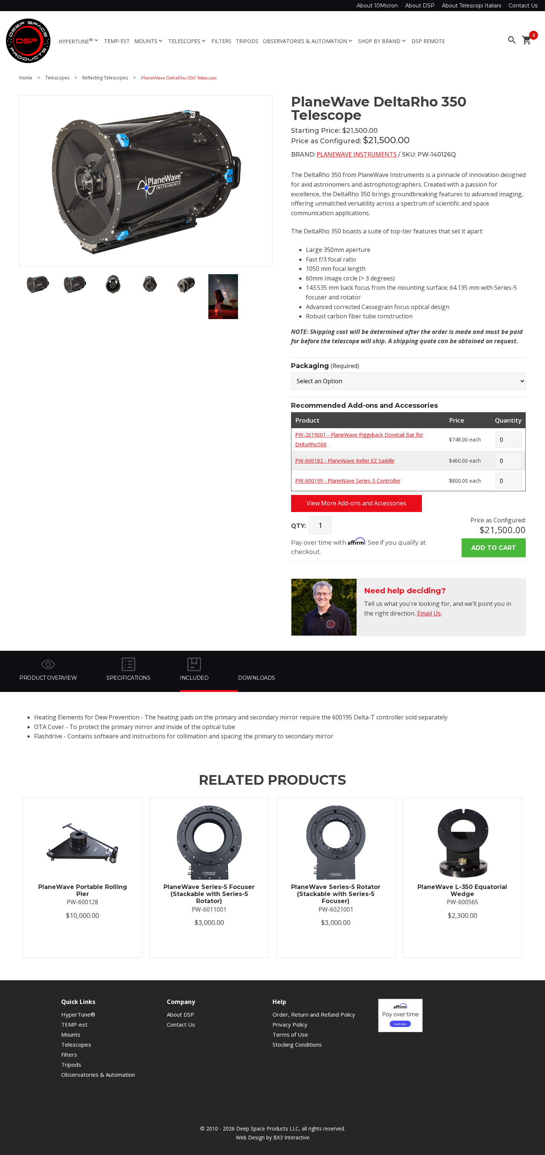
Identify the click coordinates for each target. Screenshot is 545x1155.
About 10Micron (377, 5)
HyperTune (79, 41)
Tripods (247, 41)
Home (25, 78)
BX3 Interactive (291, 1137)
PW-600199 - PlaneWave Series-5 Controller (347, 480)
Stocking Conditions (297, 1044)
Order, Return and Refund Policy (313, 1014)
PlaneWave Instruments (357, 154)
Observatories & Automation (308, 41)
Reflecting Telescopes (105, 78)
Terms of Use (290, 1034)
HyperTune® (78, 1014)
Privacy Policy (289, 1024)
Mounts (149, 41)
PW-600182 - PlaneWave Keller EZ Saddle (344, 460)
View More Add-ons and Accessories (356, 503)
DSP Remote (428, 41)
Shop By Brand (382, 41)
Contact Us (523, 5)
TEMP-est (117, 41)
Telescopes (187, 41)
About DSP (420, 5)
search (512, 40)
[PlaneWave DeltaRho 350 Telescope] (38, 292)
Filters (221, 41)
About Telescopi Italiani (471, 5)
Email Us (429, 613)
